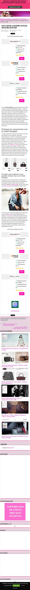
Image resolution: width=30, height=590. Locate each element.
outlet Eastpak (4, 320)
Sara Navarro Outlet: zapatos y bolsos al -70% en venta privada (14, 415)
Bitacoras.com (10, 447)
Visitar (21, 58)
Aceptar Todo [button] (16, 585)
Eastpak (7, 318)
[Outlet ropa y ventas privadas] (15, 12)
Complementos (14, 19)
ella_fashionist (6, 30)
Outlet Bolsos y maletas (16, 30)
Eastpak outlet (14, 318)
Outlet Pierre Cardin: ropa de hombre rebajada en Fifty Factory (20, 327)
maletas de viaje (14, 144)
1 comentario (6, 31)
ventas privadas (7, 186)
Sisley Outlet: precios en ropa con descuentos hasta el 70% (12, 399)
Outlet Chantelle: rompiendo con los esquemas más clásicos (10, 324)
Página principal (5, 19)
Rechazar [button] (23, 585)
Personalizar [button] (15, 588)
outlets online (9, 215)
